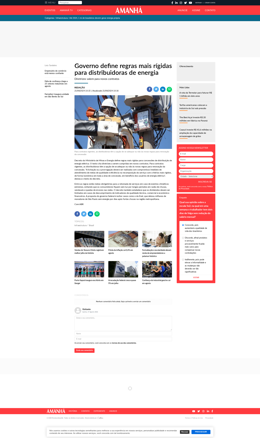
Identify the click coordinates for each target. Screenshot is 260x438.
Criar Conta (210, 3)
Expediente (99, 411)
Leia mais (130, 388)
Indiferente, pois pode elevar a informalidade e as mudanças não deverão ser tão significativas (195, 266)
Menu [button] (52, 2)
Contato (210, 10)
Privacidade (209, 418)
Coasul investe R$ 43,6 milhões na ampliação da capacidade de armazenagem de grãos (195, 133)
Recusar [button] (184, 432)
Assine (196, 10)
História (73, 411)
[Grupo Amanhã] (128, 10)
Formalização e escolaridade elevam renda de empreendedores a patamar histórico (156, 253)
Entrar (198, 3)
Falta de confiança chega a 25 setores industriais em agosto (56, 83)
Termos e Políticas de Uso (194, 418)
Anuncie (183, 10)
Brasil (91, 226)
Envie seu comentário (84, 350)
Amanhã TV (66, 10)
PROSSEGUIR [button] (201, 432)
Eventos (50, 10)
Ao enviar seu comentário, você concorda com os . (105, 343)
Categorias (84, 10)
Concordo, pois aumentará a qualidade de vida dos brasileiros (196, 228)
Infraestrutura (80, 226)
